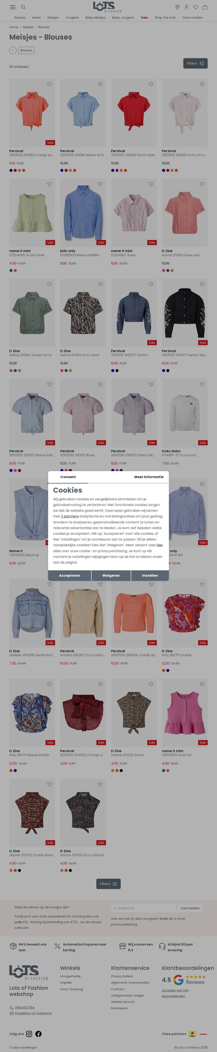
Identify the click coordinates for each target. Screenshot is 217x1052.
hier (160, 545)
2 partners (70, 516)
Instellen (150, 575)
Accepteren (69, 575)
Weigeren (111, 575)
